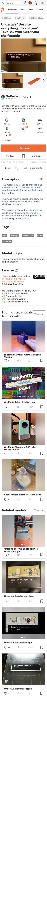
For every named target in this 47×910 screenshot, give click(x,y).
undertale (7, 241)
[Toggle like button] (5, 360)
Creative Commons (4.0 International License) (13, 281)
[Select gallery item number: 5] (27, 489)
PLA (23, 132)
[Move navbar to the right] (44, 10)
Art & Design (21, 18)
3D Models (7, 18)
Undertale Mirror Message (18, 642)
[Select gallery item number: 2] (22, 350)
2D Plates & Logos (37, 18)
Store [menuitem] (22, 9)
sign (5, 235)
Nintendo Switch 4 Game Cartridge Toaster (22, 355)
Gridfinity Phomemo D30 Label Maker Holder (20, 448)
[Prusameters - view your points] (30, 3)
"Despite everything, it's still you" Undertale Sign (21, 549)
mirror (40, 235)
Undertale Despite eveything (19, 596)
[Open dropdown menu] (45, 23)
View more (39, 314)
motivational (27, 235)
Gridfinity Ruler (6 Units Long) (20, 402)
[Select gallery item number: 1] (20, 350)
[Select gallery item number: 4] (26, 350)
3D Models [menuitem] (12, 9)
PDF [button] (42, 179)
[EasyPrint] (25, 3)
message (14, 235)
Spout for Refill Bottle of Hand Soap (22, 494)
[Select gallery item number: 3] (24, 350)
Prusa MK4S (7, 140)
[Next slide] (43, 80)
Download (25, 148)
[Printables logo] (2, 9)
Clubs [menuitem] (30, 9)
